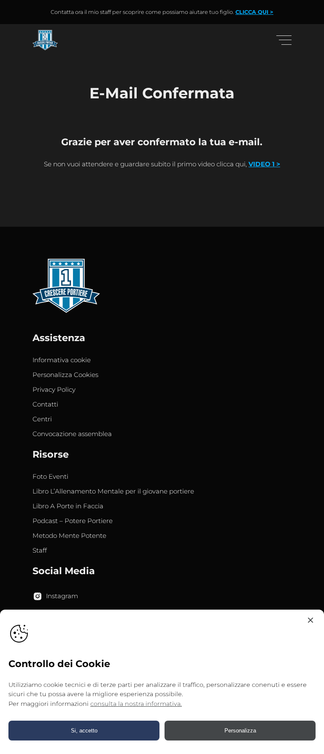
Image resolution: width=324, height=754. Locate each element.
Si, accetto (84, 730)
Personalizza (240, 730)
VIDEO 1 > (264, 164)
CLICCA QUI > (254, 12)
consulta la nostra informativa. (136, 704)
